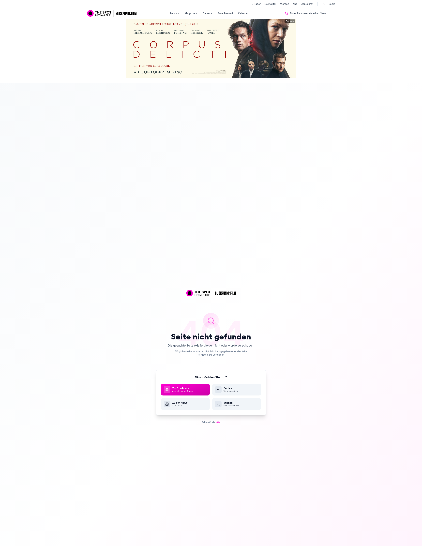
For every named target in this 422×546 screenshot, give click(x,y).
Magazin (190, 13)
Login (332, 3)
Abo (295, 3)
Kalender (243, 13)
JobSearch (307, 3)
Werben (284, 3)
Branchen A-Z (225, 13)
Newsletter (270, 3)
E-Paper (256, 3)
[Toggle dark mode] (323, 3)
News (173, 13)
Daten (206, 13)
